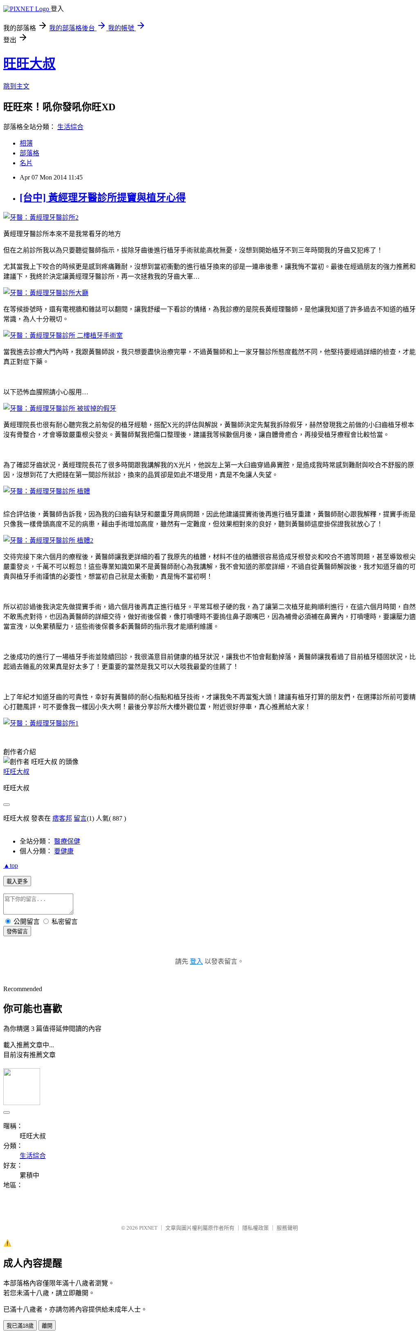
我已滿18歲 (20, 1326)
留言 (80, 818)
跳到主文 (16, 86)
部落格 (29, 153)
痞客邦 (62, 818)
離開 (47, 1326)
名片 (26, 162)
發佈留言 (17, 931)
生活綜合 (70, 126)
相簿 (26, 143)
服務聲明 (287, 1228)
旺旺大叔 (29, 63)
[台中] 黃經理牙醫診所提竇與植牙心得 (103, 197)
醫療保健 (67, 841)
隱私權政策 (255, 1228)
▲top (10, 865)
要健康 (64, 851)
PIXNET (148, 1228)
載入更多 (17, 881)
